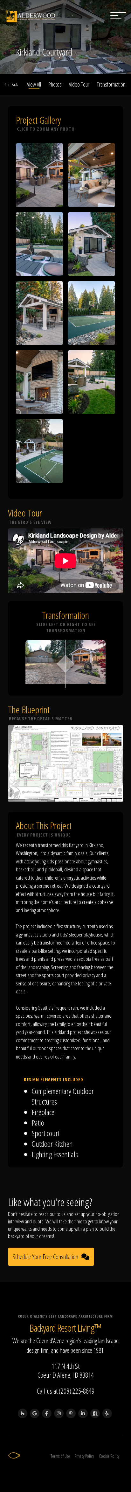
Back (14, 84)
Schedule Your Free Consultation (45, 1256)
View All (34, 84)
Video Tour (79, 84)
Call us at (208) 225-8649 (65, 1390)
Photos (55, 84)
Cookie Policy (109, 1456)
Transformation (111, 84)
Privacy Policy (84, 1456)
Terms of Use (60, 1456)
